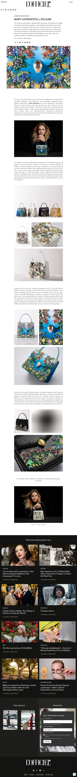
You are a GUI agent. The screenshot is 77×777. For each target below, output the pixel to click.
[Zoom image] (38, 138)
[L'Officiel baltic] (38, 4)
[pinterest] (6, 10)
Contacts (31, 774)
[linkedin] (8, 10)
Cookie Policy (49, 774)
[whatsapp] (13, 10)
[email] (1, 10)
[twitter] (11, 10)
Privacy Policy (40, 774)
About (25, 774)
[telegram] (15, 10)
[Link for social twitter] (33, 771)
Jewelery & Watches (21, 16)
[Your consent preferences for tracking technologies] (74, 774)
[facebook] (3, 10)
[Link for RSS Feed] (43, 770)
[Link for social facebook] (37, 771)
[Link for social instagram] (40, 771)
